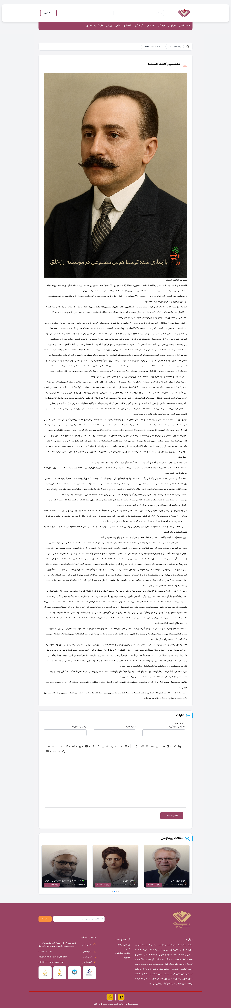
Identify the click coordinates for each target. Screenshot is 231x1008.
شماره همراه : (130, 726)
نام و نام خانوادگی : (177, 726)
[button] (118, 891)
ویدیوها (126, 957)
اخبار (128, 949)
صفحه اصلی (184, 25)
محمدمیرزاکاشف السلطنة (153, 46)
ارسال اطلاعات (172, 815)
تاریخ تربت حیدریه (94, 25)
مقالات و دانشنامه (122, 953)
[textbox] (115, 781)
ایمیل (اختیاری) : (79, 726)
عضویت (45, 918)
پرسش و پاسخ (124, 944)
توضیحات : (180, 741)
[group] (167, 867)
